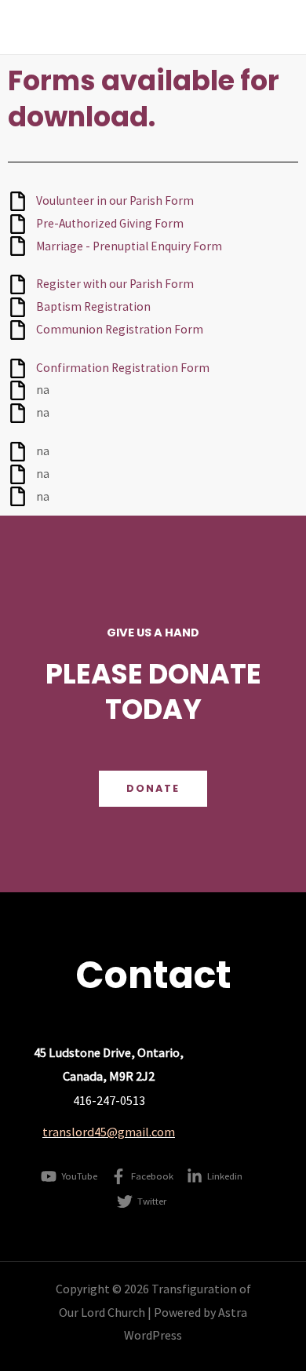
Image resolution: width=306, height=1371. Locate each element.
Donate (153, 788)
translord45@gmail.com (108, 1131)
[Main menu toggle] (273, 27)
